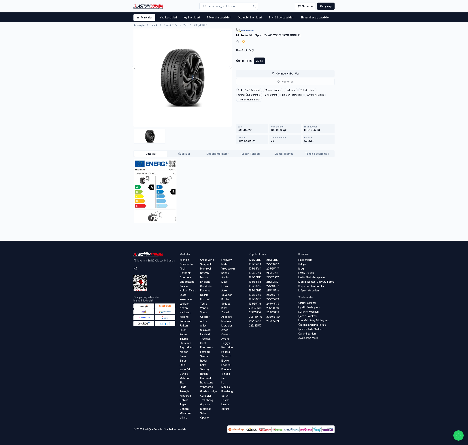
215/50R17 (272, 259)
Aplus (203, 321)
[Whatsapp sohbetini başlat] (458, 435)
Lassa (183, 294)
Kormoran (185, 321)
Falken (184, 325)
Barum (183, 360)
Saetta (204, 356)
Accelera (226, 316)
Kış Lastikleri (192, 17)
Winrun (204, 308)
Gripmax (205, 404)
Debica (184, 400)
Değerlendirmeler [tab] (217, 153)
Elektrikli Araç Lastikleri (315, 17)
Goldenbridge (208, 391)
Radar (203, 360)
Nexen (184, 308)
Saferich (226, 356)
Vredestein (228, 268)
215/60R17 (272, 281)
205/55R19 (272, 312)
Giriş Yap (326, 6)
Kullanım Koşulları (308, 311)
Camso (225, 334)
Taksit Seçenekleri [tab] (317, 153)
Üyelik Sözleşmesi (309, 307)
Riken (183, 329)
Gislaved (205, 329)
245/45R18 (272, 294)
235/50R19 (272, 308)
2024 (259, 60)
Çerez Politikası (307, 316)
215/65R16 (255, 321)
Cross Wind (207, 259)
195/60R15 (255, 290)
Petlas (183, 334)
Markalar (146, 17)
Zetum (225, 408)
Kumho (184, 286)
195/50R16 (255, 299)
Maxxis (225, 386)
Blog (301, 268)
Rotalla (204, 373)
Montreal (205, 268)
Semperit (205, 264)
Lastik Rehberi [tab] (250, 153)
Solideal (226, 303)
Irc (222, 382)
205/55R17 (272, 268)
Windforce (206, 386)
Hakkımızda (305, 259)
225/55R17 (272, 277)
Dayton (204, 272)
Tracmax (205, 338)
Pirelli (183, 268)
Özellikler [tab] (184, 153)
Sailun (225, 395)
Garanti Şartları (307, 333)
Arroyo (225, 338)
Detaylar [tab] (151, 153)
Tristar (225, 400)
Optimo (204, 417)
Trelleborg (206, 400)
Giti (223, 378)
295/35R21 (272, 321)
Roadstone (206, 382)
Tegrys (225, 343)
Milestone (185, 413)
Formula (226, 369)
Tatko (203, 303)
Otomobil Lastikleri (250, 17)
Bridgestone (187, 281)
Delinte (204, 294)
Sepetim (307, 6)
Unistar (225, 404)
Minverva (185, 395)
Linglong (205, 281)
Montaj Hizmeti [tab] (284, 153)
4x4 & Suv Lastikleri (281, 17)
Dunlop (184, 373)
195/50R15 (255, 286)
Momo (204, 277)
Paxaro (225, 351)
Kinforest (205, 378)
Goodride (206, 286)
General (184, 408)
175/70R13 (255, 259)
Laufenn (184, 303)
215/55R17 (272, 272)
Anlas (203, 325)
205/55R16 (255, 308)
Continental (186, 264)
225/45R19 (272, 299)
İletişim (302, 264)
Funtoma (205, 290)
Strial (183, 364)
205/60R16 (255, 316)
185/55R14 (255, 264)
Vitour (203, 312)
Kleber (184, 351)
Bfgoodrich (186, 347)
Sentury (205, 369)
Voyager (226, 294)
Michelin (185, 259)
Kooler (225, 299)
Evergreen (206, 347)
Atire (224, 290)
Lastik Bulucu (306, 272)
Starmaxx (185, 343)
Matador (185, 378)
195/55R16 (255, 303)
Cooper (205, 316)
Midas (225, 264)
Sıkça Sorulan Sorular (311, 286)
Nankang (185, 312)
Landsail (205, 334)
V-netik (225, 373)
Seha (203, 413)
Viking (183, 417)
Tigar (183, 404)
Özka (224, 286)
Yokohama (186, 299)
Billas (224, 308)
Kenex (225, 272)
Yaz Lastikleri (168, 17)
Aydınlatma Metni (308, 337)
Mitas (224, 281)
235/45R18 (272, 290)
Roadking (227, 391)
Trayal (225, 312)
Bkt (182, 382)
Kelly (203, 364)
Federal (226, 364)
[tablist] (234, 153)
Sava (183, 356)
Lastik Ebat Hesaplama (311, 277)
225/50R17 (272, 264)
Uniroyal (205, 299)
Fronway (226, 259)
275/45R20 (273, 316)
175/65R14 (255, 268)
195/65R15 (255, 294)
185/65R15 (255, 281)
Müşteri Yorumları (308, 290)
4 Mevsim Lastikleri (218, 17)
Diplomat (205, 408)
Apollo (225, 277)
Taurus (184, 338)
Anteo (225, 329)
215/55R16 (255, 312)
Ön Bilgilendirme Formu (312, 324)
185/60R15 (255, 277)
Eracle (225, 360)
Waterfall (185, 369)
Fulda (183, 386)
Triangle (185, 391)
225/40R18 (272, 286)
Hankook (185, 272)
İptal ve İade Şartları (310, 329)
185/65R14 (255, 272)
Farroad (205, 351)
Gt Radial (205, 395)
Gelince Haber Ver (287, 73)
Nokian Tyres (188, 290)
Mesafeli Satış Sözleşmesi (313, 320)
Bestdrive (227, 347)
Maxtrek (226, 321)
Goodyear (186, 277)
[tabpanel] (234, 191)
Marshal (184, 316)
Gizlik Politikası (307, 302)
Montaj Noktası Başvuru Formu (316, 281)
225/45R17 (255, 325)
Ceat (203, 343)
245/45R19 (272, 303)
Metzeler (226, 325)
